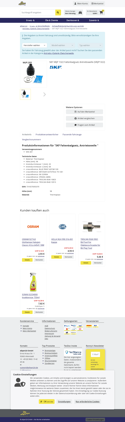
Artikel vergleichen (86, 118)
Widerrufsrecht (51, 331)
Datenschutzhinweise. (97, 369)
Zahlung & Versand (52, 336)
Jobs (46, 338)
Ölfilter (47, 358)
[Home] (22, 3)
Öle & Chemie (51, 20)
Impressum (49, 333)
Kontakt (26, 326)
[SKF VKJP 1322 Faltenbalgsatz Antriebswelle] (33, 74)
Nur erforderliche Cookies (87, 401)
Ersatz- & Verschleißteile (30, 21)
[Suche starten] (58, 12)
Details (27, 260)
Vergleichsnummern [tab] (31, 139)
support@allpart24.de (29, 367)
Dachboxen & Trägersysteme (73, 21)
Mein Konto (27, 328)
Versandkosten (41, 256)
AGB (46, 326)
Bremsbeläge (50, 350)
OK (48, 401)
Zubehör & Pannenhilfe (94, 21)
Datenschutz (50, 328)
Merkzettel (39, 260)
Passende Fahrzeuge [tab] (72, 134)
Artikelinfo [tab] (26, 134)
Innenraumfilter (51, 356)
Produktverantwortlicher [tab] (47, 134)
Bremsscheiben (51, 353)
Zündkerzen (49, 363)
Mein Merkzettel (29, 331)
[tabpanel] (62, 171)
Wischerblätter (51, 361)
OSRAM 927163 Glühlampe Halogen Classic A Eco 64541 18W (33, 242)
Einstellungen (64, 401)
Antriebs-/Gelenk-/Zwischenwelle (35, 28)
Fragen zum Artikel (86, 125)
